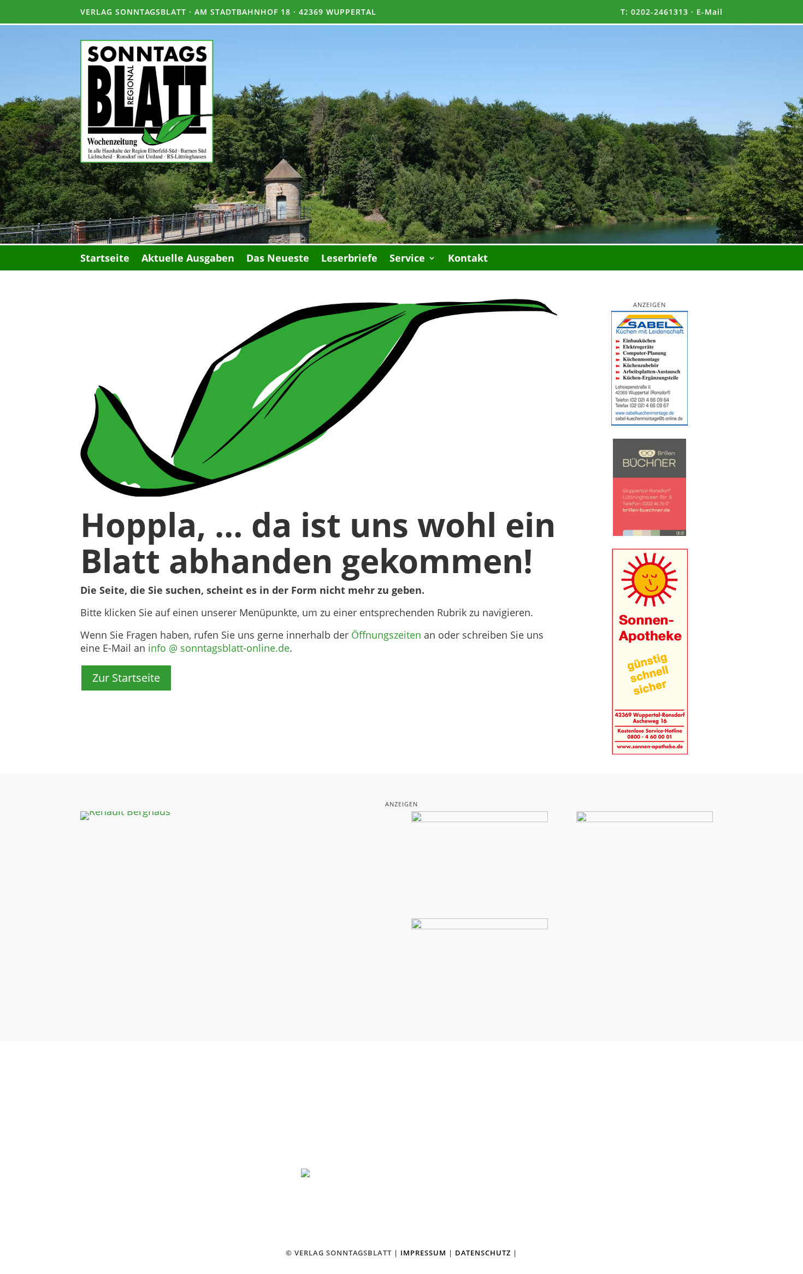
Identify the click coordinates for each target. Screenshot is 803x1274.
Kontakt (468, 259)
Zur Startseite (126, 677)
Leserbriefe (349, 259)
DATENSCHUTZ (483, 1253)
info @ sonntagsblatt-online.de (219, 647)
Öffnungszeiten (386, 634)
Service (407, 259)
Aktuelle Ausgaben (187, 259)
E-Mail (709, 12)
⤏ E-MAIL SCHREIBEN (565, 1195)
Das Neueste (277, 259)
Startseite (104, 259)
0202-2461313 (659, 12)
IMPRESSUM (423, 1253)
